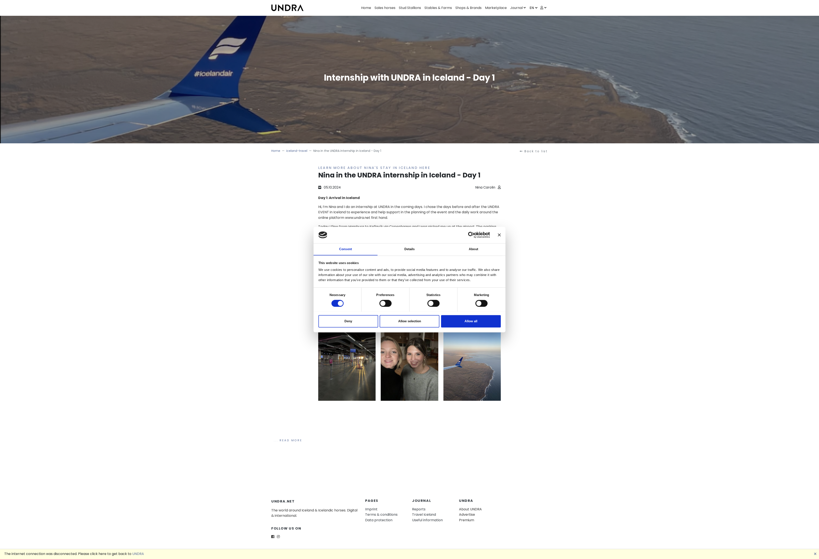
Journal (516, 7)
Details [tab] (409, 249)
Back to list (536, 151)
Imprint (371, 509)
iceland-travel (296, 151)
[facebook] (272, 536)
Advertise (467, 514)
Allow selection (409, 321)
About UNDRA (470, 509)
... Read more (288, 440)
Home (275, 151)
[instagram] (278, 536)
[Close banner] (499, 234)
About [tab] (473, 249)
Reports (418, 509)
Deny (348, 321)
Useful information (427, 520)
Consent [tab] (345, 249)
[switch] (385, 303)
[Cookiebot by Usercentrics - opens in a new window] (471, 235)
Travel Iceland (424, 514)
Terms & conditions (381, 514)
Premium (466, 520)
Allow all (471, 321)
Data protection (378, 520)
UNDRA (138, 553)
